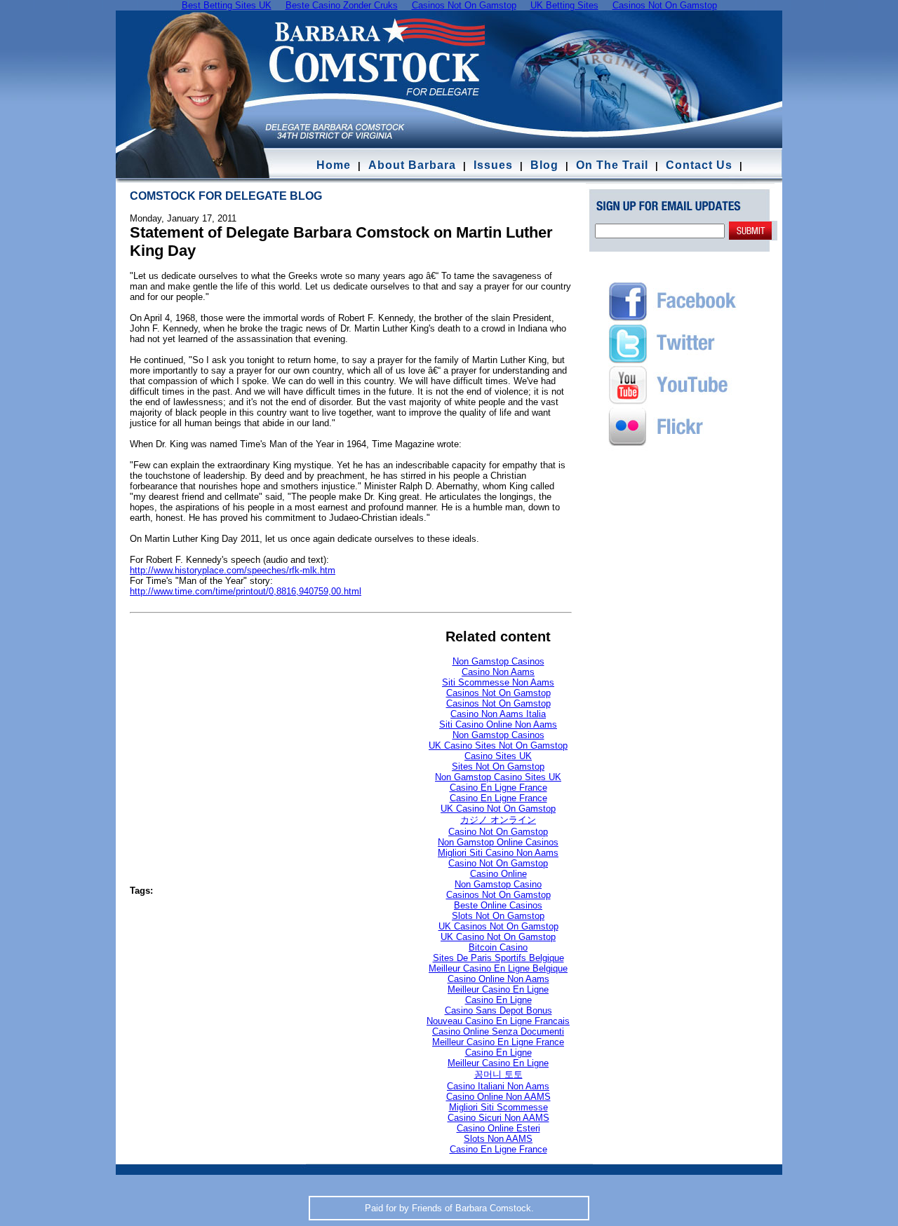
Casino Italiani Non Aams (498, 1086)
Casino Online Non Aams (498, 979)
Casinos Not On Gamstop (498, 693)
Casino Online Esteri (498, 1128)
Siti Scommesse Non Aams (498, 682)
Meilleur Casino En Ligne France (498, 1042)
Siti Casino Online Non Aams (498, 724)
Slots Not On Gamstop (498, 916)
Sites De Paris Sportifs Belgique (498, 958)
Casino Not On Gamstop (498, 831)
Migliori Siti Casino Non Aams (498, 852)
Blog (544, 165)
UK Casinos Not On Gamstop (498, 926)
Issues (493, 165)
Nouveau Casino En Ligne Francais (498, 1021)
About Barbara (412, 165)
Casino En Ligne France (498, 787)
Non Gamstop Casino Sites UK (498, 777)
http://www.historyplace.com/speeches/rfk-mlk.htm (232, 570)
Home (333, 165)
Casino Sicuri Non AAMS (498, 1117)
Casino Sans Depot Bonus (498, 1010)
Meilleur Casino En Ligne (498, 989)
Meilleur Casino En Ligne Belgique (498, 968)
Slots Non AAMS (498, 1138)
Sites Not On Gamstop (498, 766)
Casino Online (498, 874)
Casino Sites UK (498, 756)
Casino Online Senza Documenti (498, 1031)
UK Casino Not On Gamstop (498, 808)
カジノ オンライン (498, 820)
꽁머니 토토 (498, 1074)
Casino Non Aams (498, 672)
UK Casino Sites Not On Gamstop (498, 745)
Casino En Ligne (498, 1000)
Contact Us (701, 165)
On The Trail (612, 165)
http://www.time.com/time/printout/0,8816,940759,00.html (245, 591)
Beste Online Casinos (498, 905)
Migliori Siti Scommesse (498, 1107)
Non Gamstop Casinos (498, 661)
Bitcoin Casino (498, 947)
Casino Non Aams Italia (498, 714)
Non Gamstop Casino (498, 884)
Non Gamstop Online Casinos (498, 842)
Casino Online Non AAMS (498, 1096)
